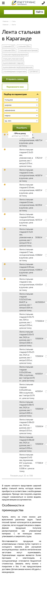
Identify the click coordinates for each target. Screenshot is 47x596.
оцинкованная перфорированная (17, 67)
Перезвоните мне (15, 87)
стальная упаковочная (13, 59)
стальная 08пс (9, 50)
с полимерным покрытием (14, 71)
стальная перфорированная (15, 54)
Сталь (14, 21)
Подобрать (21, 127)
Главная (5, 21)
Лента (14, 24)
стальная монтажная (28, 50)
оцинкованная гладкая (13, 63)
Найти (39, 11)
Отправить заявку (15, 79)
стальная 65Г (8, 46)
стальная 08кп (24, 46)
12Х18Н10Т (34, 71)
